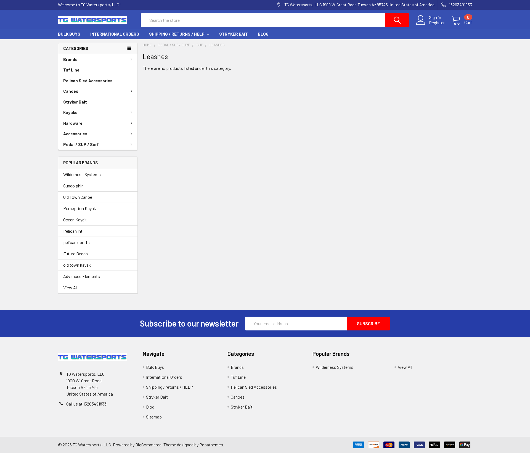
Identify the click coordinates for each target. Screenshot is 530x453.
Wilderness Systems (82, 174)
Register (437, 22)
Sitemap (154, 416)
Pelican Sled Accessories (87, 80)
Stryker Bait (233, 33)
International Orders (114, 33)
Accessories (75, 133)
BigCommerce (148, 444)
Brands (70, 59)
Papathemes (211, 444)
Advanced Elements (81, 276)
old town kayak (77, 264)
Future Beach (75, 253)
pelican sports (76, 242)
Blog (263, 33)
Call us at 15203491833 (86, 403)
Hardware (73, 123)
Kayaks (70, 112)
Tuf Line (71, 69)
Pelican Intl (73, 231)
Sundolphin (73, 185)
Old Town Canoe (77, 197)
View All (70, 287)
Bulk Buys (69, 33)
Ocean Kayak (75, 219)
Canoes (70, 91)
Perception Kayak (79, 208)
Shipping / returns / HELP (177, 33)
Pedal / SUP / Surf (81, 144)
